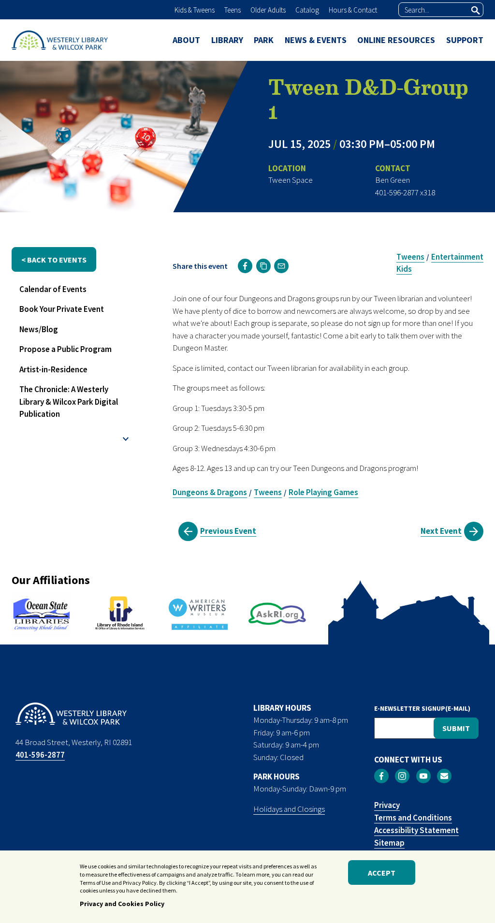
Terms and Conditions (413, 817)
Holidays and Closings (289, 809)
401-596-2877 (40, 754)
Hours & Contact (353, 10)
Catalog (307, 10)
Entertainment (457, 256)
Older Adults (268, 10)
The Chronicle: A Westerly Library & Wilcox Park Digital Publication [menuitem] (68, 401)
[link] (245, 266)
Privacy (387, 805)
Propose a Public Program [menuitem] (65, 349)
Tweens (410, 256)
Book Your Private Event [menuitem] (61, 309)
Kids (404, 269)
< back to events (54, 259)
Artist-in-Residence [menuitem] (53, 369)
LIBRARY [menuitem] (227, 39)
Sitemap (389, 842)
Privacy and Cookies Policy (122, 903)
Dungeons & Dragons (210, 492)
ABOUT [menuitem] (186, 39)
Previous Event (228, 531)
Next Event (441, 531)
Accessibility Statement (416, 830)
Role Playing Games (323, 492)
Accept (381, 873)
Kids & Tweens (195, 10)
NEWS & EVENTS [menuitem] (316, 39)
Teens (232, 10)
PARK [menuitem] (264, 39)
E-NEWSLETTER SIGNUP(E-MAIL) (422, 708)
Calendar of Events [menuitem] (53, 289)
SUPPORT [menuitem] (464, 39)
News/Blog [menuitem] (38, 329)
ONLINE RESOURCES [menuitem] (396, 39)
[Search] (475, 10)
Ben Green (392, 180)
